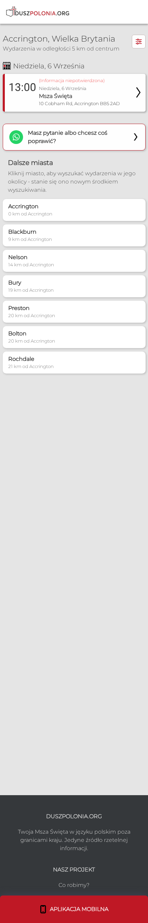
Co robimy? (74, 885)
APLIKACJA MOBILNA (77, 909)
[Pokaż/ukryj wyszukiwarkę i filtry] (139, 41)
